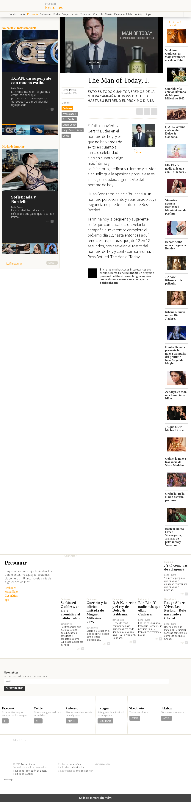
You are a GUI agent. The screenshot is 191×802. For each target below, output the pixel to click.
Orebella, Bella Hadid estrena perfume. (174, 497)
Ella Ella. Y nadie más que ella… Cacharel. (175, 168)
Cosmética (11, 595)
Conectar (85, 14)
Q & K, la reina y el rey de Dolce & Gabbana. (175, 131)
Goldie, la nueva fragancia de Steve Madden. (175, 462)
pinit (139, 111)
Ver (95, 14)
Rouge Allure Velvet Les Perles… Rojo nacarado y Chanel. (175, 610)
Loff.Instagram (30, 263)
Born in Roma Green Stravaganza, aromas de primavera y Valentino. (174, 537)
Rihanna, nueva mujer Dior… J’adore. (175, 315)
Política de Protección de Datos (29, 770)
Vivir (74, 14)
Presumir (50, 3)
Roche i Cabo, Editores (95, 746)
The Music (105, 14)
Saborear (45, 14)
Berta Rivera (69, 90)
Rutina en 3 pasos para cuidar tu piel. (99, 546)
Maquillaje (11, 591)
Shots (79, 130)
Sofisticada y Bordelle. (23, 199)
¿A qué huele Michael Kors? (174, 428)
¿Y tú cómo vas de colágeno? (176, 567)
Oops (148, 14)
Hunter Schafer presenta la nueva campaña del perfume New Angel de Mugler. (175, 355)
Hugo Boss (68, 130)
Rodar (56, 14)
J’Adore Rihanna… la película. (173, 280)
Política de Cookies (23, 774)
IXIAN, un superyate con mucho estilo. (31, 80)
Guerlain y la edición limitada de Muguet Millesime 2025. (175, 93)
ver (49, 109)
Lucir (22, 14)
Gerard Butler (69, 124)
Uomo (66, 135)
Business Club (123, 14)
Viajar (66, 14)
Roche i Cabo (28, 764)
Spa (7, 599)
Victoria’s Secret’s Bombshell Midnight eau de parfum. (175, 207)
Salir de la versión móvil (95, 798)
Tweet (147, 111)
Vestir (13, 14)
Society (138, 14)
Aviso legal (9, 779)
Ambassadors (69, 113)
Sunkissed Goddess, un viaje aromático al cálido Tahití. (175, 55)
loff (21, 5)
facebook (154, 111)
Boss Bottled (69, 119)
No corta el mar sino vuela (19, 27)
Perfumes (54, 7)
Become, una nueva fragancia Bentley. (175, 245)
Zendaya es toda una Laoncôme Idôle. (176, 395)
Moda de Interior (13, 146)
